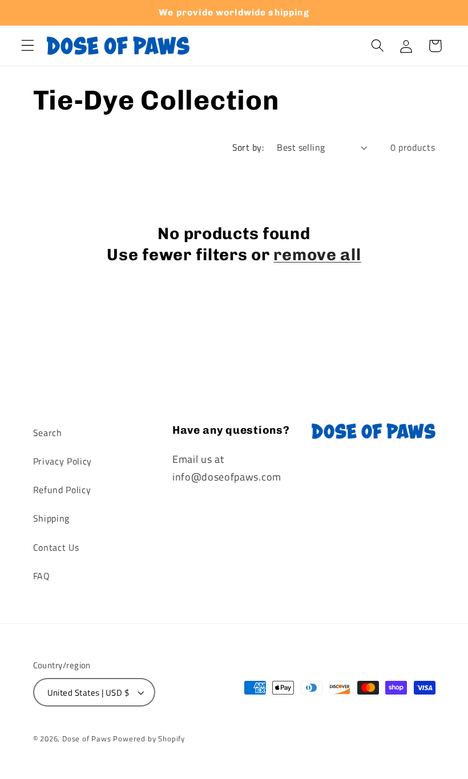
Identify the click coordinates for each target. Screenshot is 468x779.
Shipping (51, 518)
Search (47, 432)
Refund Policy (62, 490)
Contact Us (56, 547)
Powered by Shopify (149, 738)
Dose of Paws (86, 738)
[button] (27, 45)
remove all (317, 254)
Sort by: (248, 147)
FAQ (41, 576)
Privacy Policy (62, 461)
